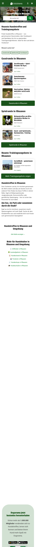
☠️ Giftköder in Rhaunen (18, 249)
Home (7, 10)
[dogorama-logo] (16, 3)
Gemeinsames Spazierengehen (20, 77)
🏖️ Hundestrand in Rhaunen (18, 255)
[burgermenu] (3, 3)
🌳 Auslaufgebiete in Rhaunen (18, 252)
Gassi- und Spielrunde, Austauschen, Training (22, 132)
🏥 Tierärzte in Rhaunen (18, 259)
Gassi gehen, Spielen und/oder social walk (22, 90)
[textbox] (15, 18)
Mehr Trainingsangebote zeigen (18, 176)
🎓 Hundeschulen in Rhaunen (18, 266)
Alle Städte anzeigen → (18, 234)
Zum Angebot (17, 170)
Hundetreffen (15, 10)
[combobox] (15, 18)
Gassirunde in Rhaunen (18, 103)
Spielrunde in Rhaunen (18, 145)
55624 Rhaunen (26, 10)
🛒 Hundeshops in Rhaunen (18, 262)
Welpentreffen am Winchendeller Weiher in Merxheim (23, 118)
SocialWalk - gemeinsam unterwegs (23, 162)
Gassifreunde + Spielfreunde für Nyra (22, 65)
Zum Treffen (17, 71)
